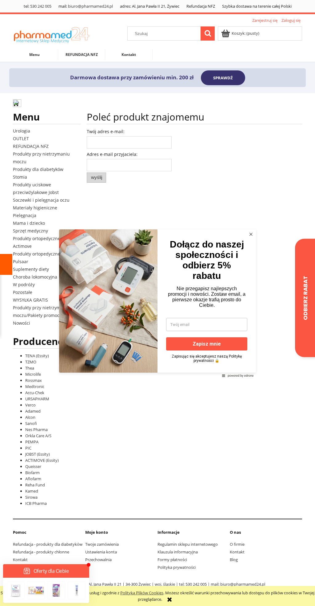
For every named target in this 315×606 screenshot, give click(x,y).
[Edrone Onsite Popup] (157, 303)
